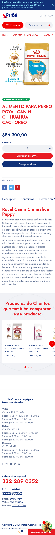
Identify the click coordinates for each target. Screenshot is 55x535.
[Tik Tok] (15, 464)
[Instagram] (6, 464)
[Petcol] (10, 16)
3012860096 (19, 505)
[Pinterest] (17, 187)
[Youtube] (11, 464)
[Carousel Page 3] (31, 367)
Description (9, 199)
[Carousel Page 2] (28, 367)
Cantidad (6, 142)
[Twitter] (11, 187)
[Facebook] (4, 187)
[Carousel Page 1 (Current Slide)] (25, 367)
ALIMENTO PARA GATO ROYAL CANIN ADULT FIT (14, 348)
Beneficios (27, 199)
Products (15, 25)
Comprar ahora (27, 164)
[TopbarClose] (53, 5)
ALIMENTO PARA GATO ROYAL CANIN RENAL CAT (38, 348)
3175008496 (16, 502)
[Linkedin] (19, 464)
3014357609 (16, 498)
